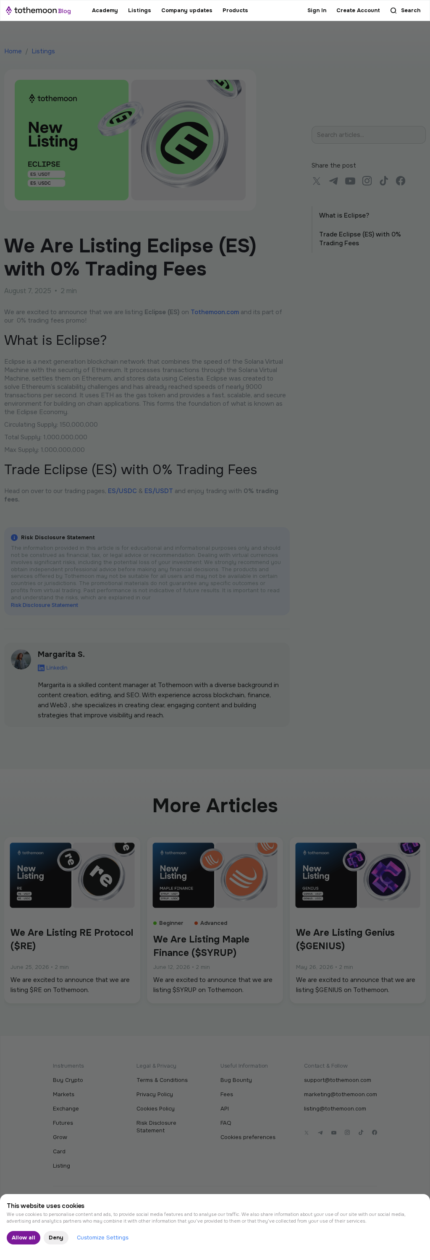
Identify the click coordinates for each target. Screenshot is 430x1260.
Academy (105, 10)
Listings (139, 10)
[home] (38, 10)
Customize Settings (102, 1237)
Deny (56, 1237)
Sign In (316, 10)
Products (235, 10)
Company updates (186, 10)
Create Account (358, 10)
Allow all (23, 1237)
